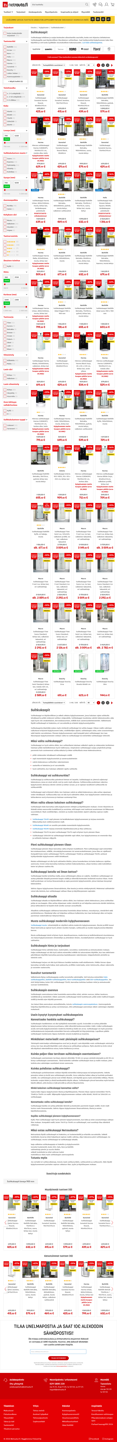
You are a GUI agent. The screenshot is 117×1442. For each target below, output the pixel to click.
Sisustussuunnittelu (70, 1418)
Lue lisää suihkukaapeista (92, 43)
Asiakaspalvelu (35, 12)
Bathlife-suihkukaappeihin (56, 979)
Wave (10, 349)
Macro (11, 60)
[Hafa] (97, 49)
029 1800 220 (57, 1383)
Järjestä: (36, 65)
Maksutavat (8, 1410)
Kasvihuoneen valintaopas (102, 1414)
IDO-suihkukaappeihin (99, 979)
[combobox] (60, 4)
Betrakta (11, 329)
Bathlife (11, 47)
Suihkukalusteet (57, 27)
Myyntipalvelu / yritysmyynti (63, 1379)
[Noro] (72, 49)
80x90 (10, 125)
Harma (11, 63)
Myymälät (85, 12)
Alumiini (12, 227)
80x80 (11, 115)
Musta (11, 220)
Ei (9, 414)
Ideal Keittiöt (67, 1425)
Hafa (10, 57)
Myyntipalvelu (51, 12)
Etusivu (34, 27)
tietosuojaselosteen (61, 1366)
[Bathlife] (36, 49)
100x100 (11, 121)
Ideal (10, 342)
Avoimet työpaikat (40, 1414)
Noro (10, 53)
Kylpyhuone (44, 27)
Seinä (10, 209)
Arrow (11, 50)
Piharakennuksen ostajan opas (102, 1419)
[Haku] (87, 4)
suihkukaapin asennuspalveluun (85, 1004)
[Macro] (109, 49)
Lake (10, 346)
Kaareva (12, 162)
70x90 (10, 118)
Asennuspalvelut (14, 76)
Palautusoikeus (10, 1414)
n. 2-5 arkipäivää (15, 93)
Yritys (36, 1405)
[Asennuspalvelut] (84, 49)
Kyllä (10, 266)
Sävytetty (11, 393)
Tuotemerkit (98, 12)
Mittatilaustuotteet (70, 1421)
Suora (11, 158)
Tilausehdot (8, 1418)
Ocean (10, 336)
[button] (15, 81)
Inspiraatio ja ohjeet (69, 12)
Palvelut (66, 1405)
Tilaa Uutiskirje (58, 1358)
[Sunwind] (48, 49)
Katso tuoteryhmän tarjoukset (14, 34)
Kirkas (11, 375)
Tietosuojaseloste (40, 1418)
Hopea (10, 230)
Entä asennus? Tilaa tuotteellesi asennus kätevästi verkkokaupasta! (73, 57)
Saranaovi (12, 428)
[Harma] (60, 49)
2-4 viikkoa (13, 100)
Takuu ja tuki (9, 1421)
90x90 (11, 111)
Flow (10, 323)
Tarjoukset (20, 12)
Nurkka (11, 206)
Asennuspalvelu (69, 1410)
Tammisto (105, 1383)
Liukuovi (12, 425)
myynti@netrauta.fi (58, 1389)
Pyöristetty (13, 165)
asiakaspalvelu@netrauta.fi (21, 1387)
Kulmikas (11, 172)
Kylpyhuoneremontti (70, 1414)
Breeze (11, 332)
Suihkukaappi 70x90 (41, 819)
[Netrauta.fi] (15, 4)
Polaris (10, 339)
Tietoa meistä (38, 1410)
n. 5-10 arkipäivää (15, 97)
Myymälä (104, 1379)
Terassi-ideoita (97, 1410)
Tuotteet (7, 12)
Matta (11, 364)
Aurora (11, 326)
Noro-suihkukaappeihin (76, 979)
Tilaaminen (9, 1405)
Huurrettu (12, 396)
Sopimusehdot (39, 1421)
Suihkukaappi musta (39, 925)
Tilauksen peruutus (12, 1429)
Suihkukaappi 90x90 (41, 829)
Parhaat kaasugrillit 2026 (102, 1424)
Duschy (11, 70)
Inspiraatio (96, 1405)
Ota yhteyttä (16, 1383)
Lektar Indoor (13, 73)
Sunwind (11, 67)
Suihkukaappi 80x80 (41, 825)
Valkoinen (12, 224)
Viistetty (11, 168)
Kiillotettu (12, 360)
